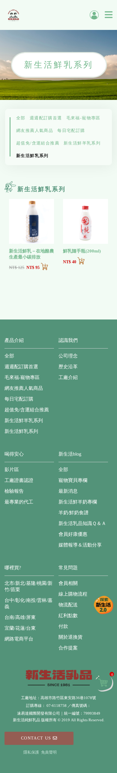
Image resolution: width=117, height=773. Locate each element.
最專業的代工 (18, 501)
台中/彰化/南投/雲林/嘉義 (28, 603)
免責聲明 (49, 752)
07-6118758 (56, 705)
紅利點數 (68, 615)
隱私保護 (31, 752)
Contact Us (37, 738)
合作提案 (68, 647)
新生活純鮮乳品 (13, 14)
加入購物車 (44, 266)
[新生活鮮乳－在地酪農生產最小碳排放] (31, 221)
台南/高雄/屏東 (20, 617)
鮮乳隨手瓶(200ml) (82, 251)
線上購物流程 (72, 594)
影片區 (11, 469)
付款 (63, 626)
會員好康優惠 (72, 534)
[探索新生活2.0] (103, 604)
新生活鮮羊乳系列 (82, 143)
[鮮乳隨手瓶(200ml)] (85, 221)
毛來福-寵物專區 (83, 118)
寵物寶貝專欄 (72, 480)
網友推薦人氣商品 (34, 130)
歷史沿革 (68, 366)
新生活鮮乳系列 (32, 155)
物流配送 (68, 604)
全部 (21, 118)
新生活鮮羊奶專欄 (77, 501)
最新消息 (68, 491)
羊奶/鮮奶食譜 (73, 512)
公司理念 (68, 355)
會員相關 (68, 583)
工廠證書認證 (18, 480)
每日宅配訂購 (71, 130)
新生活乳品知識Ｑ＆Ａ (82, 523)
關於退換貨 (70, 637)
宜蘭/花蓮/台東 (20, 628)
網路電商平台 (18, 638)
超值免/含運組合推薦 (37, 143)
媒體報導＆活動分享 (80, 544)
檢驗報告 (14, 491)
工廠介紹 (68, 377)
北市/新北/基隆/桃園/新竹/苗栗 (28, 586)
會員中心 (94, 14)
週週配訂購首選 (46, 118)
